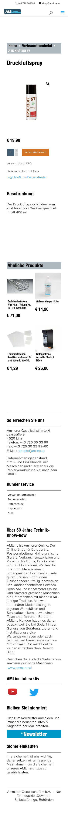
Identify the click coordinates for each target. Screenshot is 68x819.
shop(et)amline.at (32, 450)
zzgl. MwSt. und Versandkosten (27, 177)
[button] (48, 84)
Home (12, 45)
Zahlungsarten (17, 499)
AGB (10, 513)
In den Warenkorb (35, 152)
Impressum (15, 508)
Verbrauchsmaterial (37, 45)
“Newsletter (34, 734)
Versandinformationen (22, 494)
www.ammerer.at (20, 667)
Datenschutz (16, 504)
